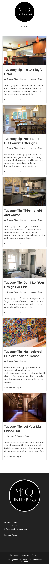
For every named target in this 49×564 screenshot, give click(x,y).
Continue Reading (12, 100)
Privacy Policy (10, 535)
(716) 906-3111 (10, 526)
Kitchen (23, 79)
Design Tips (12, 79)
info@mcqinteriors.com (15, 529)
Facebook (14, 555)
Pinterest (35, 555)
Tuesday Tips (35, 79)
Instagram (25, 555)
